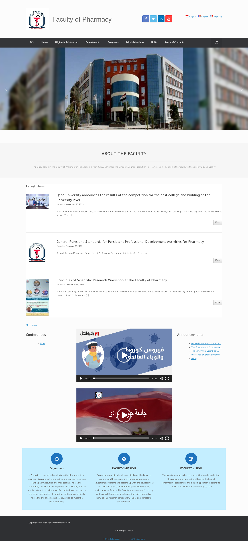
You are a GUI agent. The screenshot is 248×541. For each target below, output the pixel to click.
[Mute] (161, 378)
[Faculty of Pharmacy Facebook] (145, 18)
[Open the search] (216, 43)
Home (44, 42)
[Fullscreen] (167, 378)
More (217, 223)
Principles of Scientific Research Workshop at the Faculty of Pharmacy (111, 280)
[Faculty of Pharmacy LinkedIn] (161, 18)
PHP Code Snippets (111, 539)
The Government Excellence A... (206, 348)
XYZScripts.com (138, 539)
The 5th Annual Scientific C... (205, 351)
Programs (113, 42)
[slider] (121, 378)
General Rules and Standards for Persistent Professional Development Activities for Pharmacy (130, 242)
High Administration (66, 42)
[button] (6, 89)
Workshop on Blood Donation (205, 355)
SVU (32, 42)
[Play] (81, 378)
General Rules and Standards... (206, 344)
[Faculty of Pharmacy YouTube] (168, 18)
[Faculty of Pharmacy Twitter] (153, 18)
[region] (124, 89)
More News (31, 325)
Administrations (135, 42)
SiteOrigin (121, 531)
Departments (93, 42)
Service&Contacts (174, 42)
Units (154, 42)
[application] (124, 355)
